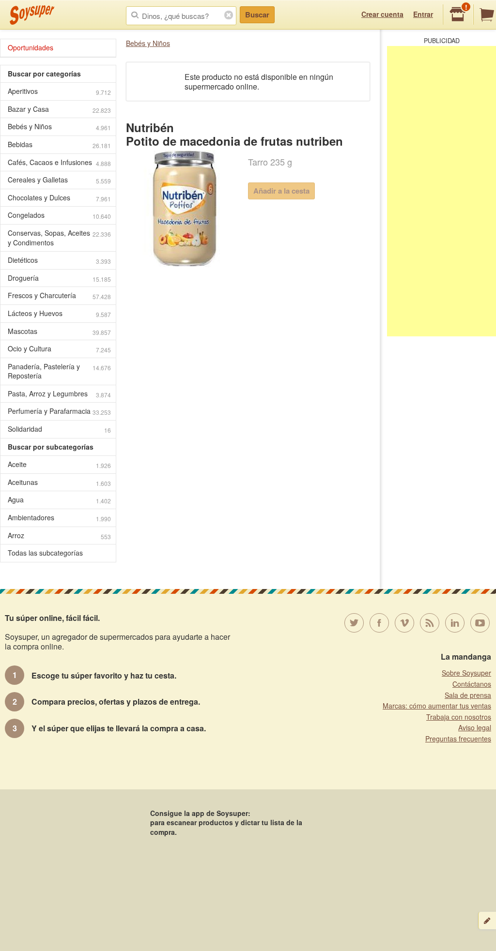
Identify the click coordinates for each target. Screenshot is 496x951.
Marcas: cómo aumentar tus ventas (437, 705)
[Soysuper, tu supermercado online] (32, 15)
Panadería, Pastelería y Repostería (59, 371)
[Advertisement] (441, 191)
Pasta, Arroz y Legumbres (59, 394)
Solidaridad (59, 429)
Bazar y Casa (59, 109)
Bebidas (59, 144)
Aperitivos (59, 91)
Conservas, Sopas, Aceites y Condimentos (59, 237)
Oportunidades (30, 47)
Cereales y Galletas (59, 180)
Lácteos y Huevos (59, 313)
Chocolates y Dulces (59, 198)
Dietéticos (59, 260)
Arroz (59, 535)
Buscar (257, 14)
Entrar (423, 14)
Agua (59, 500)
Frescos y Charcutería (59, 295)
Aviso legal (474, 727)
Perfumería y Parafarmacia (59, 411)
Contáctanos (471, 684)
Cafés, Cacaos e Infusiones (59, 162)
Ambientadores (59, 518)
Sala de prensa (468, 695)
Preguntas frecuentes (458, 738)
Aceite (59, 464)
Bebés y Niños (148, 43)
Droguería (59, 278)
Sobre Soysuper (466, 673)
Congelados (59, 215)
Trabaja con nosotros (458, 717)
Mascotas (59, 331)
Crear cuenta (382, 14)
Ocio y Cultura (59, 349)
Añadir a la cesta (281, 190)
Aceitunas (59, 482)
